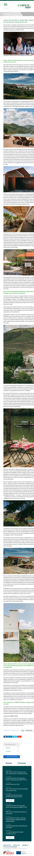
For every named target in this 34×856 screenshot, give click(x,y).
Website (8, 748)
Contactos (16, 845)
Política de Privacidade (10, 847)
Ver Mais (10, 800)
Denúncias (25, 845)
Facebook (8, 751)
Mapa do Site (7, 845)
